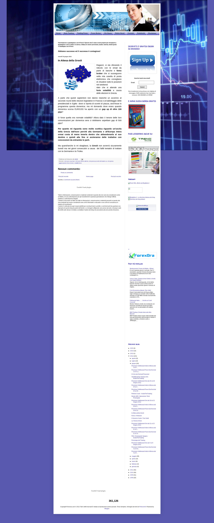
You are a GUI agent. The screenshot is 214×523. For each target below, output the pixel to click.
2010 (132, 472)
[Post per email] (81, 159)
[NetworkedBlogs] (142, 205)
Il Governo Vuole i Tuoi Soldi (140, 418)
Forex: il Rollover (137, 415)
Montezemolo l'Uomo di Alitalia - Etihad (141, 268)
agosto (134, 358)
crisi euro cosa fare (69, 161)
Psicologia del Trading (138, 440)
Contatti (131, 33)
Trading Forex (82, 33)
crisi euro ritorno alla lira (81, 161)
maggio (134, 456)
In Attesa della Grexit (138, 413)
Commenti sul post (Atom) (71, 180)
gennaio (134, 466)
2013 (132, 353)
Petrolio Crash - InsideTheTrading (142, 393)
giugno (134, 363)
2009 (132, 475)
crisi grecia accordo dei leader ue (98, 161)
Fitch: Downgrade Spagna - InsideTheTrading (140, 436)
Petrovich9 (142, 507)
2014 (132, 351)
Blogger (107, 508)
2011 (132, 470)
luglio (133, 361)
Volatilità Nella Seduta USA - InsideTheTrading (140, 377)
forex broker (70, 163)
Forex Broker (96, 33)
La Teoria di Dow (137, 421)
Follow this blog (142, 209)
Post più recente (63, 176)
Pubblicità (141, 33)
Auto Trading (69, 33)
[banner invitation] (143, 173)
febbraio (134, 464)
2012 (132, 356)
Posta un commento (67, 172)
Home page (89, 176)
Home (58, 33)
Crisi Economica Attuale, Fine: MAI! (140, 290)
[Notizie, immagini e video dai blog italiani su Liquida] (135, 192)
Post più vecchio (116, 176)
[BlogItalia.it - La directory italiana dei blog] (141, 197)
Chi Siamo (108, 33)
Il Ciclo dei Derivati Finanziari (140, 374)
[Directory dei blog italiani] (136, 199)
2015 (132, 348)
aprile (134, 459)
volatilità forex (78, 163)
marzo (134, 461)
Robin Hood (119, 33)
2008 (132, 477)
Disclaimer (152, 33)
